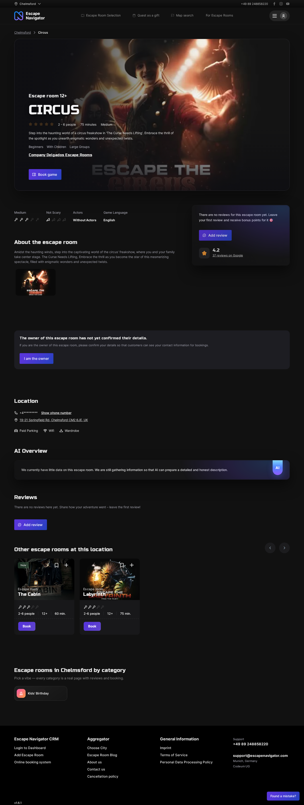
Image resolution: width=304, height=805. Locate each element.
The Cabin (29, 594)
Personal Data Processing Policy (186, 762)
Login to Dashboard (30, 748)
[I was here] (66, 565)
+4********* (29, 413)
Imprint (165, 748)
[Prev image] (270, 548)
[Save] (56, 565)
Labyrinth (94, 594)
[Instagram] (281, 4)
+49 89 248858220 (254, 4)
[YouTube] (288, 4)
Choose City (97, 748)
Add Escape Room (28, 755)
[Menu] (279, 15)
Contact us (96, 769)
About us (94, 762)
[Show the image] (35, 283)
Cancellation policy (102, 776)
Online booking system (32, 762)
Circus (43, 32)
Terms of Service (174, 755)
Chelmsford (22, 32)
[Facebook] (274, 4)
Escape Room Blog (102, 755)
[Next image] (284, 548)
